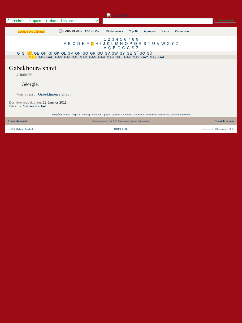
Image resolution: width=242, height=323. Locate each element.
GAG (58, 57)
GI (50, 53)
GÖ (142, 53)
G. (24, 53)
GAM (83, 57)
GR (92, 53)
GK (56, 53)
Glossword (221, 129)
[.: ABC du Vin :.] (121, 15)
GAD (41, 57)
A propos (150, 31)
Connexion (182, 31)
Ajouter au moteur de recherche (151, 114)
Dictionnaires (114, 31)
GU (100, 53)
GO (85, 53)
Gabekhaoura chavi (54, 94)
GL (63, 53)
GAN (92, 57)
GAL (75, 57)
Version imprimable (181, 114)
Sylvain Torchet (34, 106)
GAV (136, 57)
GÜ (149, 53)
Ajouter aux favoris (122, 114)
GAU (127, 57)
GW (115, 53)
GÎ (136, 53)
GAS (110, 57)
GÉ (129, 53)
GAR (101, 57)
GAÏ (161, 57)
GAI (67, 57)
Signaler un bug (81, 114)
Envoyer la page (101, 114)
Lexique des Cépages (31, 31)
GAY (144, 57)
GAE (49, 57)
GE (36, 53)
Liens (165, 31)
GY (122, 53)
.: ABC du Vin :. (91, 31)
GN (78, 53)
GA (29, 53)
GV (107, 53)
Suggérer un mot (61, 114)
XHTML (117, 129)
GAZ (153, 57)
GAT (119, 57)
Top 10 (133, 31)
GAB (32, 57)
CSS (126, 129)
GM (70, 53)
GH (44, 53)
